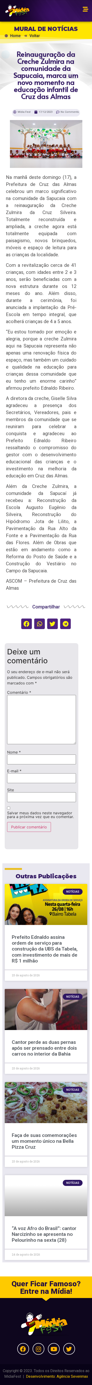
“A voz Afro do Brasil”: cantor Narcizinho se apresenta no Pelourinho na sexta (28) (44, 1234)
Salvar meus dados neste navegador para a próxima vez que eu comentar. (40, 815)
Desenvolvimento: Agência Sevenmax (57, 1376)
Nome (14, 752)
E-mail (14, 771)
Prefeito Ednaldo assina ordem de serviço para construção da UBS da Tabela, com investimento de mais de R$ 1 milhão (45, 949)
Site (10, 790)
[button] (26, 624)
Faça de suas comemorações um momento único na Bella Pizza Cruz (44, 1141)
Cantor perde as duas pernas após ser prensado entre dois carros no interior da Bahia (44, 1048)
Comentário (19, 692)
